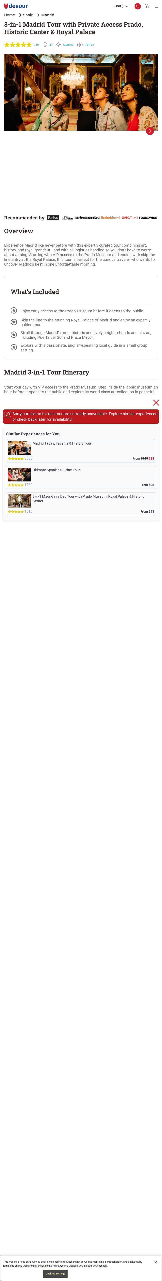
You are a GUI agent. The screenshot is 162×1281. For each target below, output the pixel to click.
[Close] (155, 1262)
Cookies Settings (55, 1273)
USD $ (119, 6)
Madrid (47, 15)
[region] (81, 1268)
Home (9, 15)
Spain (28, 15)
